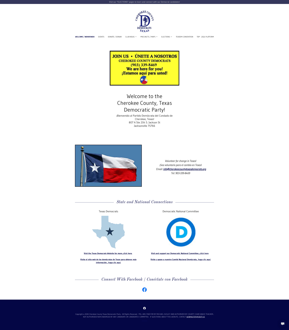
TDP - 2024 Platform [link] (205, 37)
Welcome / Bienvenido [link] (84, 37)
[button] (131, 36)
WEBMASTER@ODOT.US (195, 317)
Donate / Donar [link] (115, 37)
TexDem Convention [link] (184, 37)
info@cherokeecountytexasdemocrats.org (184, 169)
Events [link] (101, 37)
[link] (144, 21)
